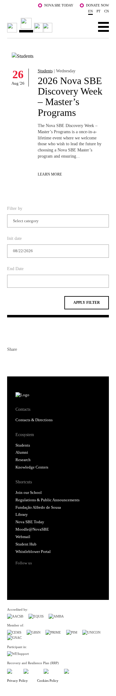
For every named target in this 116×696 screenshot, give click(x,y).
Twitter (23, 362)
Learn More (50, 174)
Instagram (44, 574)
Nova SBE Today (58, 5)
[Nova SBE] (30, 25)
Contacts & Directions (34, 420)
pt (99, 11)
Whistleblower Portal (33, 552)
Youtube (67, 574)
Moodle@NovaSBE (32, 529)
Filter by (14, 208)
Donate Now (97, 5)
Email (45, 362)
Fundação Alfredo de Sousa (38, 507)
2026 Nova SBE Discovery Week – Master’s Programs (70, 96)
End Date (15, 268)
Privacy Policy (17, 680)
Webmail (22, 537)
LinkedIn (34, 362)
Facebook (12, 362)
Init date (14, 238)
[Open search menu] (84, 26)
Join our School (28, 492)
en (90, 11)
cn (106, 11)
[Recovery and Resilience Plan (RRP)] (31, 670)
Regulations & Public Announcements (47, 500)
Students (45, 70)
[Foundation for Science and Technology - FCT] (12, 670)
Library (21, 514)
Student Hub (26, 544)
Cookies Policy (47, 680)
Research (23, 460)
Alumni (21, 452)
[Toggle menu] (103, 26)
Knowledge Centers (31, 467)
